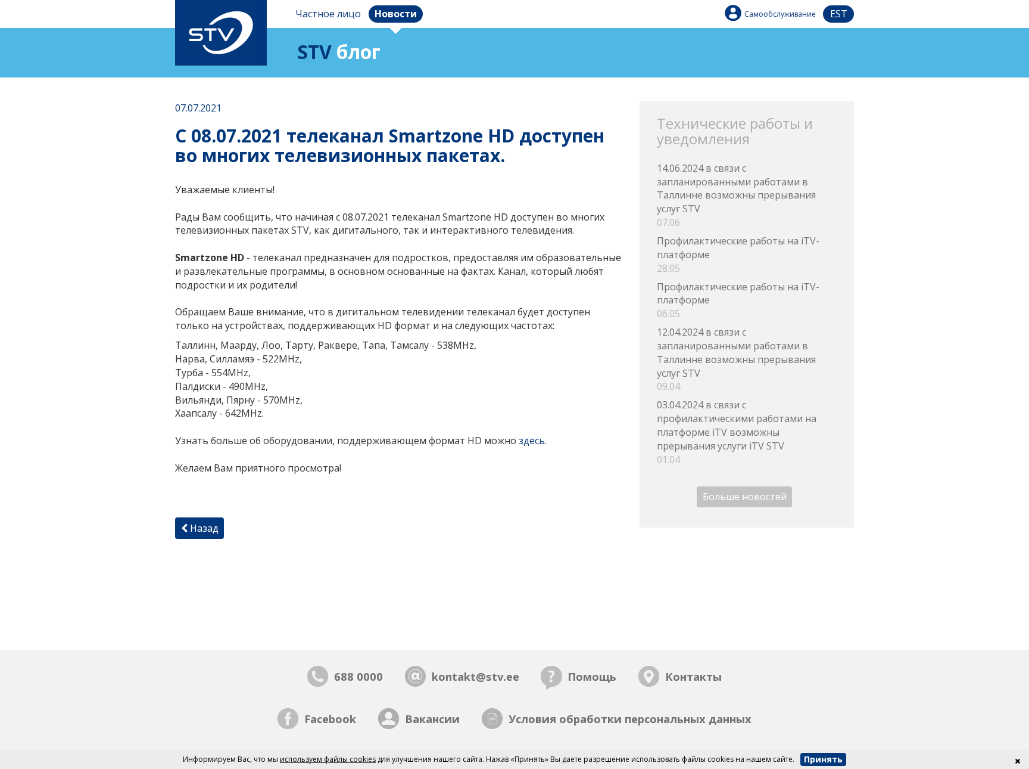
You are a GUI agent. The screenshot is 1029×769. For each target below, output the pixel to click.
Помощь (591, 676)
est (838, 13)
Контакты (693, 676)
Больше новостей (745, 497)
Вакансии (432, 718)
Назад (203, 528)
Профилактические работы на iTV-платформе (738, 254)
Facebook (330, 718)
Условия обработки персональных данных (630, 718)
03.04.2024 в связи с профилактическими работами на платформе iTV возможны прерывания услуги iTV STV (736, 432)
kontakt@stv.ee (475, 676)
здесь (532, 440)
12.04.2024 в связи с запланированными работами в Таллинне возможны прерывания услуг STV (736, 359)
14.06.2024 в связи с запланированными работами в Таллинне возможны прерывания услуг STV (736, 195)
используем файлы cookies (328, 759)
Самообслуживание (780, 14)
